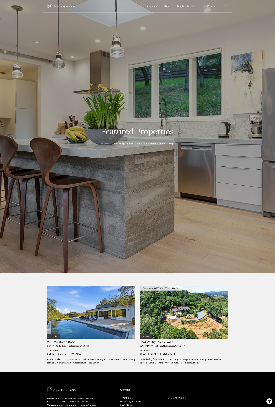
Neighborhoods (185, 5)
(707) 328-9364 (127, 405)
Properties (151, 5)
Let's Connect (209, 6)
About (167, 5)
